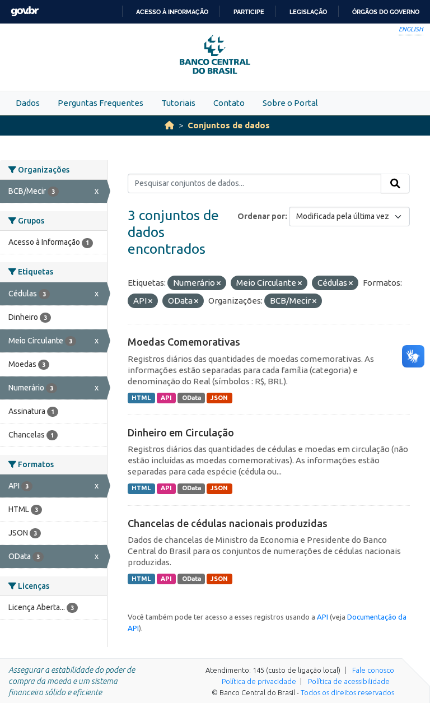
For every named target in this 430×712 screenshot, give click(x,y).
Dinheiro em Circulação (181, 432)
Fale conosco (373, 670)
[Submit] (395, 184)
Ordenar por (261, 216)
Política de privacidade (259, 681)
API (166, 397)
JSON (219, 397)
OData (191, 397)
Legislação (308, 12)
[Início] (169, 125)
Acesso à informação (172, 12)
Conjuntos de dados (229, 125)
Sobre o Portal (290, 103)
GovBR (25, 11)
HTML (141, 397)
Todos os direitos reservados (347, 692)
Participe (248, 12)
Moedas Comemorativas (184, 341)
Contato (229, 103)
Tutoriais (178, 103)
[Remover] (219, 283)
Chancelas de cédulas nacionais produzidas (228, 523)
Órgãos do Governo (385, 12)
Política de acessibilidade (349, 681)
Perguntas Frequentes (100, 103)
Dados (28, 103)
